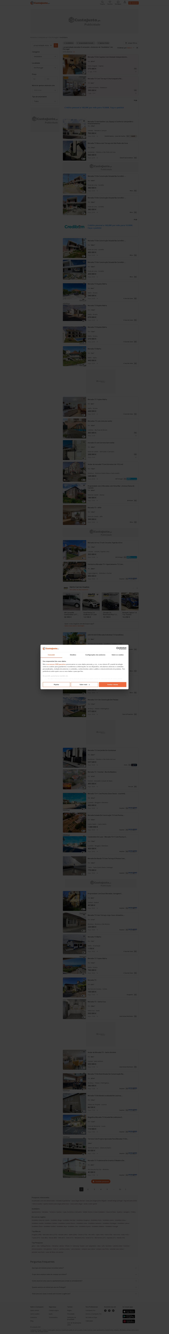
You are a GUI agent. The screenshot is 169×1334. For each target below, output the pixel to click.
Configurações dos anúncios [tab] (95, 655)
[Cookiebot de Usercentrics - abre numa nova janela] (117, 648)
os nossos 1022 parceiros (56, 664)
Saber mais (83, 684)
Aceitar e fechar (112, 684)
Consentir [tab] (51, 655)
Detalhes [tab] (73, 655)
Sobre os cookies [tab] (118, 655)
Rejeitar (56, 684)
